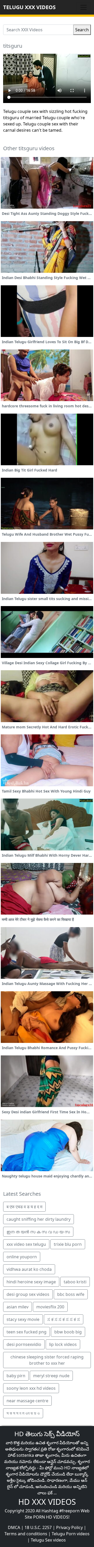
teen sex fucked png (26, 1332)
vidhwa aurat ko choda (29, 1269)
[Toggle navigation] (83, 7)
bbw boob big (68, 1332)
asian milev (17, 1307)
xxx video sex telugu (26, 1244)
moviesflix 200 (50, 1307)
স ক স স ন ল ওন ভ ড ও (23, 1413)
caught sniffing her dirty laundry (38, 1219)
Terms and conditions (25, 1534)
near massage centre (27, 1401)
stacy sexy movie (23, 1319)
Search (82, 30)
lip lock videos (63, 1344)
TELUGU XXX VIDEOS (29, 7)
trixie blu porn (68, 1244)
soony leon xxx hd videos (31, 1388)
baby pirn (16, 1376)
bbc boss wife (70, 1294)
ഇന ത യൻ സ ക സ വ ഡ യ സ (38, 1232)
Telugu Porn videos (71, 1534)
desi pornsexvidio (24, 1344)
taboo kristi (75, 1282)
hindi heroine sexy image (31, 1282)
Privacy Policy (69, 1527)
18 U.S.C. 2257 (38, 1527)
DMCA (14, 1527)
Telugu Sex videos (48, 1540)
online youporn (22, 1257)
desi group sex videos (28, 1294)
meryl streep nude (51, 1376)
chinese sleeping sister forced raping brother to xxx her (47, 1360)
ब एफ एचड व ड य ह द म (24, 1207)
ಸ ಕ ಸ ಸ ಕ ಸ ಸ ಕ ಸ (63, 1319)
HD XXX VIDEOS (47, 1501)
